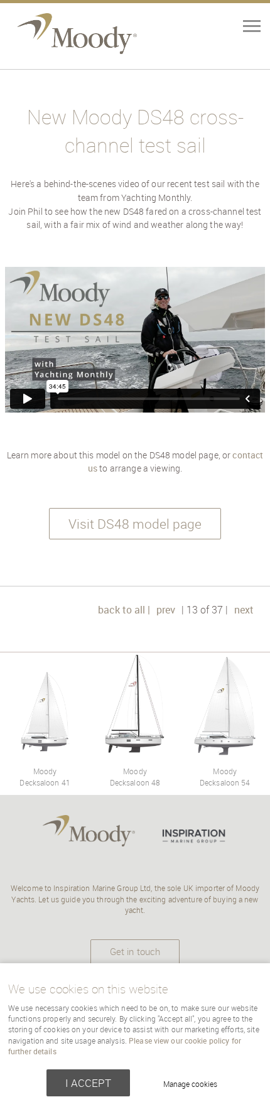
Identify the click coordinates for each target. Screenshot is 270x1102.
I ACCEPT (88, 1083)
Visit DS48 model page (135, 523)
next (244, 610)
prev (165, 610)
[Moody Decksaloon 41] (45, 754)
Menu (232, 27)
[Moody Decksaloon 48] (135, 754)
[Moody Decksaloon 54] (224, 754)
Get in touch (135, 951)
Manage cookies (190, 1084)
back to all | (124, 610)
